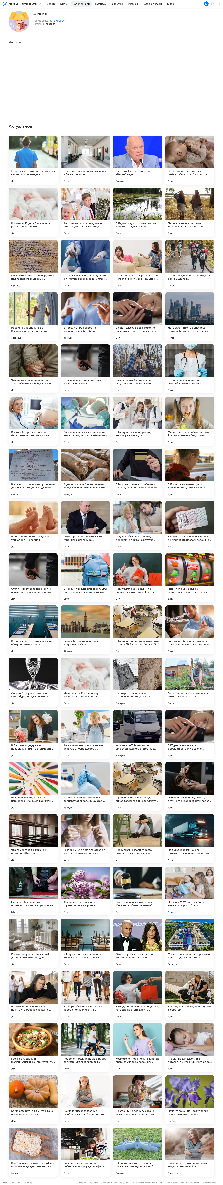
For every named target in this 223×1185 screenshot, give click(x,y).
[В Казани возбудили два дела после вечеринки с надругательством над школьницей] (85, 368)
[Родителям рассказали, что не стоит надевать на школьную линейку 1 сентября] (85, 212)
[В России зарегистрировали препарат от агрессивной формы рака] (85, 786)
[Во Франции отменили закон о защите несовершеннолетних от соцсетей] (137, 1099)
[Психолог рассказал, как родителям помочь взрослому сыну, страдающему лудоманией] (189, 577)
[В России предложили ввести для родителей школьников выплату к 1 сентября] (85, 577)
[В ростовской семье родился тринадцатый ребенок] (33, 525)
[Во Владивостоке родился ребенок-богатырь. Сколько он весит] (189, 160)
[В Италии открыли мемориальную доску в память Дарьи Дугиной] (33, 473)
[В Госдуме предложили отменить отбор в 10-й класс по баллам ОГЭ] (137, 629)
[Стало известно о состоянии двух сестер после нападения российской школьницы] (33, 160)
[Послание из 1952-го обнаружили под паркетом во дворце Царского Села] (33, 264)
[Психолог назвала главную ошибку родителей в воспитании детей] (85, 1099)
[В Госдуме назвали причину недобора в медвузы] (137, 421)
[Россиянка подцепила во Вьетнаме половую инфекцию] (33, 316)
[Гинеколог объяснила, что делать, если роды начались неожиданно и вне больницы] (189, 629)
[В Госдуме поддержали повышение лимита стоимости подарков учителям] (33, 734)
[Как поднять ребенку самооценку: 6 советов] (189, 995)
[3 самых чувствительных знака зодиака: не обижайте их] (189, 1152)
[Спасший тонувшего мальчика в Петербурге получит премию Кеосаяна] (33, 682)
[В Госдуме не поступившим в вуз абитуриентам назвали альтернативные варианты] (33, 629)
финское (59, 20)
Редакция (93, 1182)
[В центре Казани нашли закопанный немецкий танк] (137, 682)
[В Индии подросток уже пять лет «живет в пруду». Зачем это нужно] (137, 212)
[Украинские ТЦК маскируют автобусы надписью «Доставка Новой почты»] (137, 734)
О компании (15, 1182)
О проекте (81, 1182)
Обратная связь (209, 1182)
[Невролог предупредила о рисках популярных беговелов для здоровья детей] (85, 1047)
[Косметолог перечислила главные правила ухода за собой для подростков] (137, 1047)
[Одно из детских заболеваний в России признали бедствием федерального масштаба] (189, 421)
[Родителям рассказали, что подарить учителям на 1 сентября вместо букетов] (137, 577)
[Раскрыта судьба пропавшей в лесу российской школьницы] (137, 368)
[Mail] (5, 4)
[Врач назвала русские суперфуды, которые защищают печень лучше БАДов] (33, 1152)
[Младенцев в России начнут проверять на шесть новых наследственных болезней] (85, 682)
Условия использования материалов (181, 1182)
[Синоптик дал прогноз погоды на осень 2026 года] (189, 264)
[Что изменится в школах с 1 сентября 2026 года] (33, 838)
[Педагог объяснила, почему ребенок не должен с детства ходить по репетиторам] (137, 525)
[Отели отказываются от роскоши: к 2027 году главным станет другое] (189, 943)
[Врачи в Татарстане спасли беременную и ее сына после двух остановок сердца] (33, 421)
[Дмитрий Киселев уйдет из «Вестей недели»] (137, 160)
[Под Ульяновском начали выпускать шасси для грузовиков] (189, 838)
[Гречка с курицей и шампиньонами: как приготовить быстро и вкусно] (33, 1047)
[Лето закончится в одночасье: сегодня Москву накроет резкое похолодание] (189, 316)
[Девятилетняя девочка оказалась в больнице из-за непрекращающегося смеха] (85, 160)
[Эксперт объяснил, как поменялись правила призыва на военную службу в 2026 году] (33, 891)
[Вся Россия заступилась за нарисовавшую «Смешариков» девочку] (33, 786)
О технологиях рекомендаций (115, 1182)
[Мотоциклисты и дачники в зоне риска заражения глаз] (189, 682)
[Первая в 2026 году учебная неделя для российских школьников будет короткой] (189, 891)
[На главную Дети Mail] (12, 4)
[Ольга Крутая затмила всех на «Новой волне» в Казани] (137, 943)
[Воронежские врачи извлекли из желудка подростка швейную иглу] (85, 421)
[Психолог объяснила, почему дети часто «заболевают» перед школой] (189, 786)
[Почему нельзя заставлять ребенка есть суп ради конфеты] (85, 1152)
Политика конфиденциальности (147, 1182)
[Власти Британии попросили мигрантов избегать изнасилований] (85, 629)
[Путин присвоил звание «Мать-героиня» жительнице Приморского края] (85, 525)
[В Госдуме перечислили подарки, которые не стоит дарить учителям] (137, 995)
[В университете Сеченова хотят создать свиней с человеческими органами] (85, 473)
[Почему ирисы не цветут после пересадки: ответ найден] (189, 1099)
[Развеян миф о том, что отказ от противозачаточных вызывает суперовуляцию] (85, 838)
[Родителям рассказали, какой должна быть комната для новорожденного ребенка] (33, 943)
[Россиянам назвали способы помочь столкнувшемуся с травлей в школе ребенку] (137, 838)
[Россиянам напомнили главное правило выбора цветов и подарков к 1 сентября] (85, 734)
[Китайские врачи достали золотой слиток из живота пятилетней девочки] (189, 368)
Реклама (28, 1182)
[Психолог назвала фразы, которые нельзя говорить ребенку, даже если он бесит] (137, 264)
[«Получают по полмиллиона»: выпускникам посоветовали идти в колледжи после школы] (85, 943)
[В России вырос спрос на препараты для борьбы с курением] (85, 316)
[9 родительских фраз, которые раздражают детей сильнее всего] (137, 316)
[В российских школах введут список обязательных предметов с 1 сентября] (137, 786)
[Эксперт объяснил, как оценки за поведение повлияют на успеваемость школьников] (85, 995)
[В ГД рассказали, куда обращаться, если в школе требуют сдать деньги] (189, 734)
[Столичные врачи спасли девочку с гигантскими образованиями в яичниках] (85, 264)
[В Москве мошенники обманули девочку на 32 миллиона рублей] (137, 473)
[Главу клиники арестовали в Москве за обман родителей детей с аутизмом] (137, 891)
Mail (5, 1182)
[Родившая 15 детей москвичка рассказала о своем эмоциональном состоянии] (33, 212)
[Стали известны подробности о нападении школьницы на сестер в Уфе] (33, 577)
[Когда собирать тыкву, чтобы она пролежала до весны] (33, 1099)
